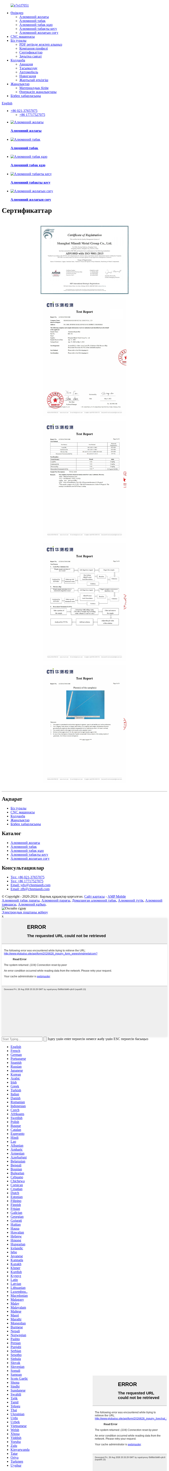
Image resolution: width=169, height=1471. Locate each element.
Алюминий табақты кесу (38, 28)
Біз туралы (18, 40)
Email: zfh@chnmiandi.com (30, 889)
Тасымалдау (28, 68)
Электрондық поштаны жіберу (25, 912)
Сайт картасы (94, 896)
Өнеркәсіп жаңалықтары (38, 92)
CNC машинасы (23, 36)
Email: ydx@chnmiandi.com (30, 885)
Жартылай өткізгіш (33, 80)
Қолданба (18, 60)
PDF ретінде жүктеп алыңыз (40, 44)
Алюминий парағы (55, 900)
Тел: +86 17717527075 (27, 881)
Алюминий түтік (130, 900)
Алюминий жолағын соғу (38, 32)
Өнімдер (17, 13)
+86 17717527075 (32, 115)
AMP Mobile (117, 896)
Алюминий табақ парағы (21, 900)
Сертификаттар (30, 52)
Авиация (26, 64)
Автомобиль (28, 72)
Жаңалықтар (20, 84)
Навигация (27, 76)
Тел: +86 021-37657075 (27, 877)
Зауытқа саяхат (30, 56)
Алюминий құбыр (32, 904)
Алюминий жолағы (34, 17)
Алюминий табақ (32, 21)
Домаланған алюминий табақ (94, 900)
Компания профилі (33, 48)
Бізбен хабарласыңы (26, 96)
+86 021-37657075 (24, 111)
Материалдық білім (33, 88)
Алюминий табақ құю (36, 25)
